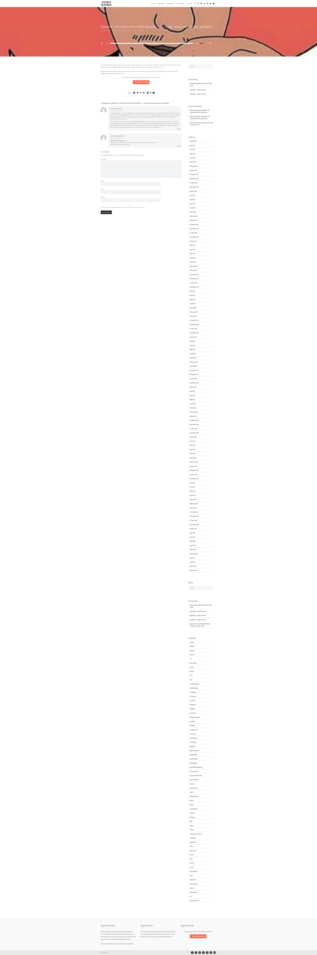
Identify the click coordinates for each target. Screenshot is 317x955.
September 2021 (194, 383)
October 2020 (193, 428)
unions (191, 888)
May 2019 (192, 491)
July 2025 (192, 195)
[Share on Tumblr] (150, 92)
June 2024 (192, 249)
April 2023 (193, 303)
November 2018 (194, 516)
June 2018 (192, 537)
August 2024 (193, 241)
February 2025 (194, 216)
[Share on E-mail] (154, 92)
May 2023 (192, 299)
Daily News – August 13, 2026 (198, 94)
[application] (153, 43)
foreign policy (193, 729)
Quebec (192, 863)
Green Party (193, 742)
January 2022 (193, 366)
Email (102, 189)
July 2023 (192, 291)
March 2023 (193, 308)
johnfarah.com (167, 936)
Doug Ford (193, 713)
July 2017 (192, 558)
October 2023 (193, 283)
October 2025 (193, 183)
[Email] (213, 3)
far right (192, 721)
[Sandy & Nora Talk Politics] (106, 3)
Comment (103, 159)
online (191, 825)
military (192, 813)
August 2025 (193, 191)
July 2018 (192, 533)
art (191, 659)
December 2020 (194, 420)
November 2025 (194, 178)
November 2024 (194, 228)
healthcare (193, 746)
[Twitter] (137, 92)
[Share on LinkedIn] (148, 92)
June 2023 (192, 295)
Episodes (161, 3)
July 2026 (192, 145)
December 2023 (194, 274)
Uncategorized (127, 30)
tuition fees (193, 879)
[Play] (103, 43)
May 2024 (192, 253)
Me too (192, 800)
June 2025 (192, 199)
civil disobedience (194, 684)
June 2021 (192, 395)
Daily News (170, 3)
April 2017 (193, 562)
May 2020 (192, 449)
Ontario (192, 829)
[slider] (201, 44)
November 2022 (194, 324)
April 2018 (193, 545)
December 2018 (194, 512)
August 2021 (193, 387)
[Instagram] (198, 3)
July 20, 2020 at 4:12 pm (116, 138)
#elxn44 (192, 646)
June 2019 (192, 487)
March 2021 (193, 408)
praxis (191, 854)
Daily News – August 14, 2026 (198, 90)
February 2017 (194, 570)
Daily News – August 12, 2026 (198, 619)
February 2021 (194, 412)
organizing (193, 838)
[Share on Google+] (144, 92)
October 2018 (193, 520)
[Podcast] (207, 3)
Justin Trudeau (194, 771)
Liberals (192, 784)
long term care (194, 788)
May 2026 (192, 153)
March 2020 (193, 458)
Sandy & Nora (193, 871)
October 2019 (193, 474)
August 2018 (193, 528)
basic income (193, 663)
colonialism (193, 692)
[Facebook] (195, 3)
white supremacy (194, 900)
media (191, 804)
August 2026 (193, 141)
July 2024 (192, 245)
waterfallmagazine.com (117, 136)
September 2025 (194, 187)
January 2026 (193, 170)
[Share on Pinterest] (140, 92)
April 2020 (193, 453)
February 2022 (194, 362)
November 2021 (194, 374)
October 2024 (193, 233)
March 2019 (193, 499)
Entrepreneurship (195, 717)
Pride (191, 859)
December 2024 (194, 224)
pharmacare (193, 842)
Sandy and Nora (116, 30)
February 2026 (194, 166)
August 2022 (193, 337)
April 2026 (193, 158)
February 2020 (194, 462)
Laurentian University (196, 775)
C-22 (191, 675)
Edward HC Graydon (195, 110)
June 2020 (192, 445)
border (192, 667)
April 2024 (193, 258)
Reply (179, 129)
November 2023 (194, 278)
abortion (192, 650)
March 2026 (193, 162)
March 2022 (193, 358)
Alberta (192, 654)
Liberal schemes (194, 779)
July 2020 (192, 441)
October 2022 (193, 328)
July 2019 (192, 483)
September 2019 (194, 478)
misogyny (192, 817)
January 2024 (193, 270)
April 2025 (193, 208)
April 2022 (193, 353)
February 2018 (194, 553)
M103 (191, 792)
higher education (194, 750)
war (191, 896)
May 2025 (192, 203)
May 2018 (192, 541)
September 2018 (194, 524)
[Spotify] (201, 3)
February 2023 (194, 312)
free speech (193, 734)
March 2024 (193, 262)
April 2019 (193, 495)
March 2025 (193, 212)
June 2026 (192, 149)
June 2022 (192, 345)
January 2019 (193, 508)
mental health (193, 809)
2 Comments (140, 30)
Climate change (194, 688)
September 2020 (194, 433)
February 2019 (194, 503)
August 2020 (193, 437)
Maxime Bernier (194, 796)
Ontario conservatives (196, 834)
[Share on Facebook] (134, 92)
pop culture (193, 850)
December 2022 (194, 320)
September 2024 (194, 237)
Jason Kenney (193, 763)
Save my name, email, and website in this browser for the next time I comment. (123, 207)
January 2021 (193, 416)
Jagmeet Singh (193, 759)
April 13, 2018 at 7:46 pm (116, 110)
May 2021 (192, 399)
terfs (191, 875)
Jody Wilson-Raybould (196, 767)
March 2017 (193, 566)
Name (103, 181)
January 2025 (193, 220)
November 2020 (194, 424)
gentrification (193, 738)
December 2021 (194, 370)
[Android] (210, 3)
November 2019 (194, 470)
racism (192, 867)
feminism (192, 725)
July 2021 (192, 391)
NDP (191, 821)
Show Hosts (180, 3)
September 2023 (194, 287)
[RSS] (204, 3)
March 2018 (193, 549)
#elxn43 (192, 642)
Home (153, 3)
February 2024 (194, 266)
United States (193, 892)
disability (192, 709)
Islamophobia (193, 754)
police (191, 846)
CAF (191, 679)
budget (192, 671)
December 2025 (194, 174)
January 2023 (193, 316)
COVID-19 (193, 700)
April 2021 (193, 403)
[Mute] (198, 43)
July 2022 (192, 341)
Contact (189, 3)
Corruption (193, 696)
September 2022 (194, 333)
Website (103, 197)
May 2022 (192, 349)
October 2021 (193, 378)
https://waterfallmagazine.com (118, 140)
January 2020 (193, 466)
